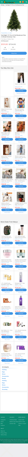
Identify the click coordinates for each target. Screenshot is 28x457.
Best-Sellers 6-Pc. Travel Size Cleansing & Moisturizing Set (6, 331)
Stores (2, 421)
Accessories (5, 376)
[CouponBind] (10, 2)
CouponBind (25, 440)
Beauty (4, 378)
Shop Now (14, 53)
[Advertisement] (7, 83)
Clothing (4, 369)
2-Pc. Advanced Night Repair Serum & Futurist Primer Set (20, 237)
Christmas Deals (13, 419)
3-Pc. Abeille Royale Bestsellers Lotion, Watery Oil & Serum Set (7, 284)
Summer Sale (12, 423)
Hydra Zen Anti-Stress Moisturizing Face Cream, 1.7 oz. (7, 261)
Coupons (3, 425)
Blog (2, 423)
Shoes (3, 374)
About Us (3, 431)
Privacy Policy (4, 432)
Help (19, 425)
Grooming (4, 389)
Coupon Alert (21, 419)
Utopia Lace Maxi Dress (20, 84)
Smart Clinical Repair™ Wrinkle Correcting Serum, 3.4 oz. (21, 308)
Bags (3, 372)
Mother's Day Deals (14, 421)
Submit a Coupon (22, 423)
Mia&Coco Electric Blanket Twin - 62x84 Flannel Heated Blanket (21, 181)
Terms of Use (4, 434)
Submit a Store (21, 421)
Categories (3, 419)
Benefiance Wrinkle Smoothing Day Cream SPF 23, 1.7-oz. (6, 355)
